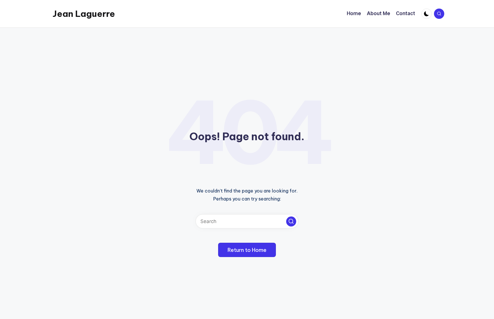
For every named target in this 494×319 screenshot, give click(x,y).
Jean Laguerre (84, 13)
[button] (291, 221)
